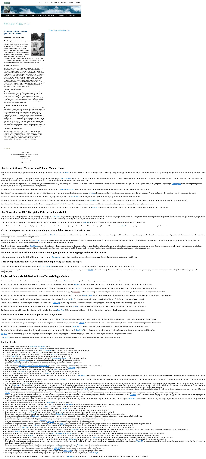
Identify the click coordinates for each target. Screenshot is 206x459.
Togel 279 (42, 348)
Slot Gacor (56, 217)
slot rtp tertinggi (66, 178)
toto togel (77, 284)
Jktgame (30, 435)
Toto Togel (60, 310)
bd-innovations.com (67, 189)
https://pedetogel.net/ (22, 360)
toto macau (26, 383)
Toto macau (56, 257)
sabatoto (81, 323)
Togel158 (79, 330)
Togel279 (50, 422)
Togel (62, 319)
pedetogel (92, 193)
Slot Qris (86, 222)
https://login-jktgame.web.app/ (62, 433)
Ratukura (70, 456)
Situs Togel (35, 240)
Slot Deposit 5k (63, 172)
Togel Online (63, 281)
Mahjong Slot (176, 184)
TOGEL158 (74, 196)
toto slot (95, 207)
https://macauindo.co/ (59, 358)
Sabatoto (133, 395)
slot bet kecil (121, 226)
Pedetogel (23, 364)
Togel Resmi (67, 451)
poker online (22, 371)
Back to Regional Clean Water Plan (59, 30)
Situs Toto (61, 204)
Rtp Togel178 (46, 350)
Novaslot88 (81, 375)
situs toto (92, 200)
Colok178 (46, 373)
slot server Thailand (45, 266)
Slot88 (90, 270)
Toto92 (85, 389)
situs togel (71, 368)
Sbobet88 (72, 439)
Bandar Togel (87, 295)
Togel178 (4, 334)
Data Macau (34, 246)
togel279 (76, 326)
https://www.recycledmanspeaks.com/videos (34, 366)
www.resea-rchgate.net (37, 346)
